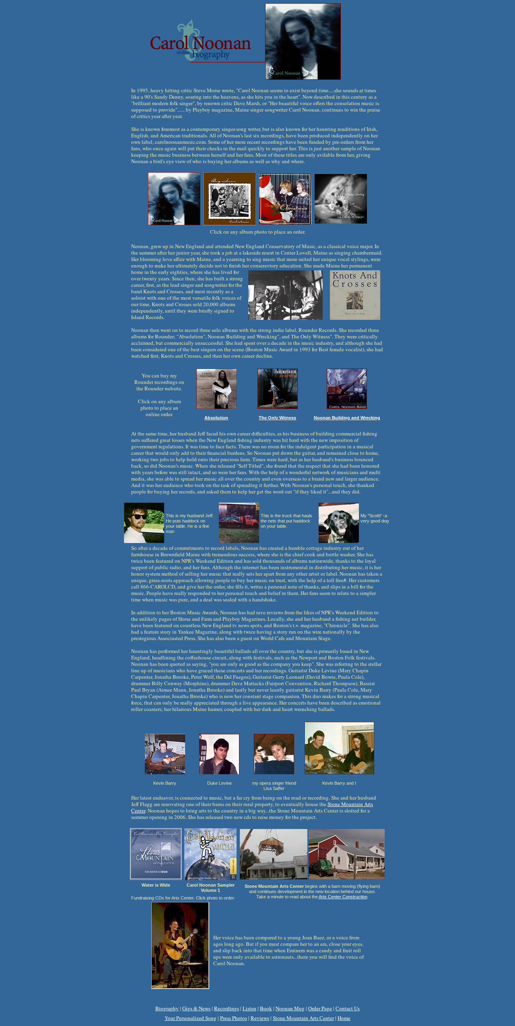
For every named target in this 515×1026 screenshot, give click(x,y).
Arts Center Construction (343, 896)
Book (266, 1008)
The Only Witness (277, 417)
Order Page (320, 1008)
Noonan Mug (290, 1008)
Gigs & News (196, 1008)
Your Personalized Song (190, 1018)
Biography (167, 1008)
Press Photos (233, 1018)
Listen (249, 1008)
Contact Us (348, 1008)
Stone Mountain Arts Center (303, 1018)
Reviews (260, 1018)
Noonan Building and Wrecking (347, 417)
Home (344, 1018)
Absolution (216, 417)
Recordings (226, 1008)
